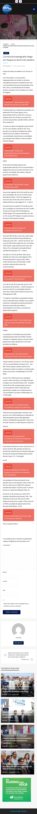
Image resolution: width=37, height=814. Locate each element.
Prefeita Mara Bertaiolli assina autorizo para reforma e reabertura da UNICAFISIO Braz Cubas (17, 766)
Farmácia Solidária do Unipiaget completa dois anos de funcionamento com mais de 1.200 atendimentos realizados (17, 739)
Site (4, 590)
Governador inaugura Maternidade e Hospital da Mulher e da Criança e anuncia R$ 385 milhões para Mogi (16, 688)
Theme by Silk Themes (18, 811)
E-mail (5, 581)
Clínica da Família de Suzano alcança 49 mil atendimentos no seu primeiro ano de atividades (17, 714)
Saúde (13, 44)
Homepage (6, 44)
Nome (5, 572)
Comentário (7, 545)
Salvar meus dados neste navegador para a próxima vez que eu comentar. (16, 605)
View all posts (18, 643)
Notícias (8, 66)
